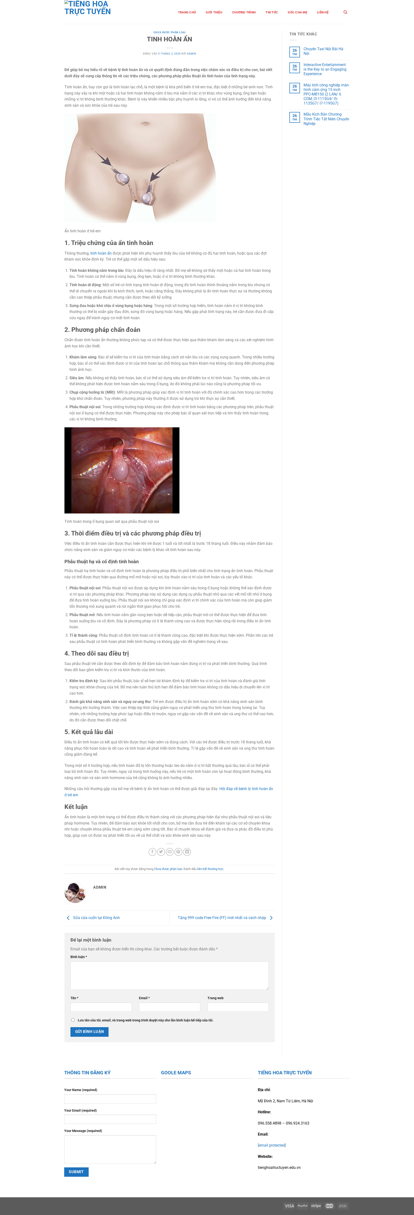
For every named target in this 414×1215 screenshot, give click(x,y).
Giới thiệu (214, 12)
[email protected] (272, 1145)
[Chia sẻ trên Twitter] (161, 852)
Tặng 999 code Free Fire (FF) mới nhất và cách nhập (222, 918)
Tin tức (271, 12)
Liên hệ (322, 12)
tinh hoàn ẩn (101, 253)
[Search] (345, 12)
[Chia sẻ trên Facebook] (152, 852)
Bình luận (78, 957)
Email (144, 998)
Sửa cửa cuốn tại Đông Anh (96, 918)
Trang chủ (187, 12)
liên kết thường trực (210, 869)
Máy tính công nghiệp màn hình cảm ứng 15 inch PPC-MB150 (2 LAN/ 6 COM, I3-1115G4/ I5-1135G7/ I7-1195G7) (326, 94)
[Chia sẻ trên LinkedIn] (187, 852)
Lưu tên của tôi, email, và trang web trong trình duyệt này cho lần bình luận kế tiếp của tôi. (145, 1020)
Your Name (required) (80, 1090)
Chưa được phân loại (170, 32)
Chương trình (244, 12)
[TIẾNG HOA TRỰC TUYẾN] (94, 12)
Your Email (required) (80, 1111)
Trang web (215, 998)
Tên (74, 998)
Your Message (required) (83, 1131)
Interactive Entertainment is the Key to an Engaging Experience (325, 69)
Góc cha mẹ (297, 12)
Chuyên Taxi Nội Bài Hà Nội (323, 51)
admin (191, 53)
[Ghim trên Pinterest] (178, 852)
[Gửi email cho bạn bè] (170, 852)
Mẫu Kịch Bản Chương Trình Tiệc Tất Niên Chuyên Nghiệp (326, 119)
